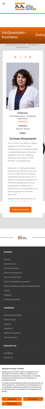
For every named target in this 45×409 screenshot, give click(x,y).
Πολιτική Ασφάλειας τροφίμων (17, 281)
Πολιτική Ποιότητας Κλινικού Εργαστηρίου (22, 286)
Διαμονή (7, 324)
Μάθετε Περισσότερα (20, 210)
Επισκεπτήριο (10, 319)
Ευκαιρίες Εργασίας (12, 299)
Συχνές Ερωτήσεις (11, 268)
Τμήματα (8, 295)
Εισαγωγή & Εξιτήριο (13, 315)
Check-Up (8, 357)
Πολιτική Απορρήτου (13, 273)
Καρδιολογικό (23, 121)
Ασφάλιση (8, 328)
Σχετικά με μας (10, 264)
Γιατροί (7, 290)
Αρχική (7, 259)
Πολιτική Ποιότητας (12, 277)
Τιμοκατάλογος (10, 337)
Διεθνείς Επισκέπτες (12, 333)
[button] (4, 3)
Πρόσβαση (8, 353)
